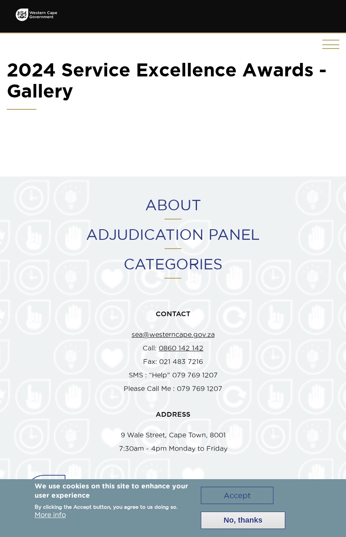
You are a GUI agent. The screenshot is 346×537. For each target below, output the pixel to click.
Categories (173, 264)
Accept (237, 495)
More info (50, 514)
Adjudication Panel (173, 234)
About (173, 205)
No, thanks (243, 520)
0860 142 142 (181, 348)
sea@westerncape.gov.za (173, 334)
